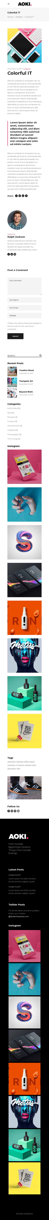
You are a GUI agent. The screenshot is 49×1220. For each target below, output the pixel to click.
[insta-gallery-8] (24, 693)
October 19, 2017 (14, 875)
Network (28, 765)
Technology (12, 439)
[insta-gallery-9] (24, 731)
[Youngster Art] (12, 382)
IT (16, 765)
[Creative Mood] (12, 371)
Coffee (26, 762)
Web (18, 768)
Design (32, 762)
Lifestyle (18, 17)
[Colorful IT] (24, 220)
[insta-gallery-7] (24, 655)
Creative (11, 421)
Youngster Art (26, 381)
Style (34, 765)
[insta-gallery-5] (24, 580)
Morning (21, 765)
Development (13, 426)
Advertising (11, 762)
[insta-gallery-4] (24, 542)
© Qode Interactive (24, 1214)
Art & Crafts (12, 408)
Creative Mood (26, 370)
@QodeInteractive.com (19, 916)
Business (11, 417)
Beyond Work (26, 392)
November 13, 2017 (14, 69)
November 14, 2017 (26, 373)
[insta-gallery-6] (24, 618)
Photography (13, 434)
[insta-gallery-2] (24, 467)
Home (10, 17)
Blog (9, 413)
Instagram (11, 765)
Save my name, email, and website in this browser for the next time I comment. (24, 326)
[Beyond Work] (12, 393)
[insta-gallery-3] (24, 504)
